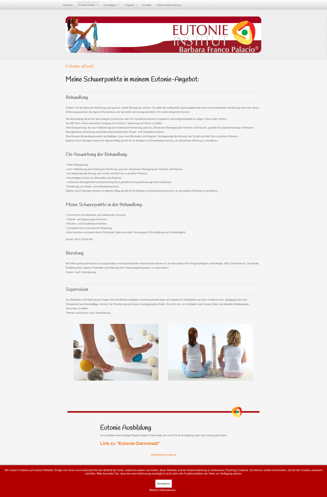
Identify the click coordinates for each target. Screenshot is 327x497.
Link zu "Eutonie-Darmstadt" (130, 443)
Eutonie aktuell (80, 66)
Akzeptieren (163, 483)
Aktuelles (68, 5)
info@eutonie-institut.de (163, 454)
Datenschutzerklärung (169, 5)
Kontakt (147, 5)
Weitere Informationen (162, 490)
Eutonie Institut (87, 5)
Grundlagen (110, 5)
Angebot (129, 5)
